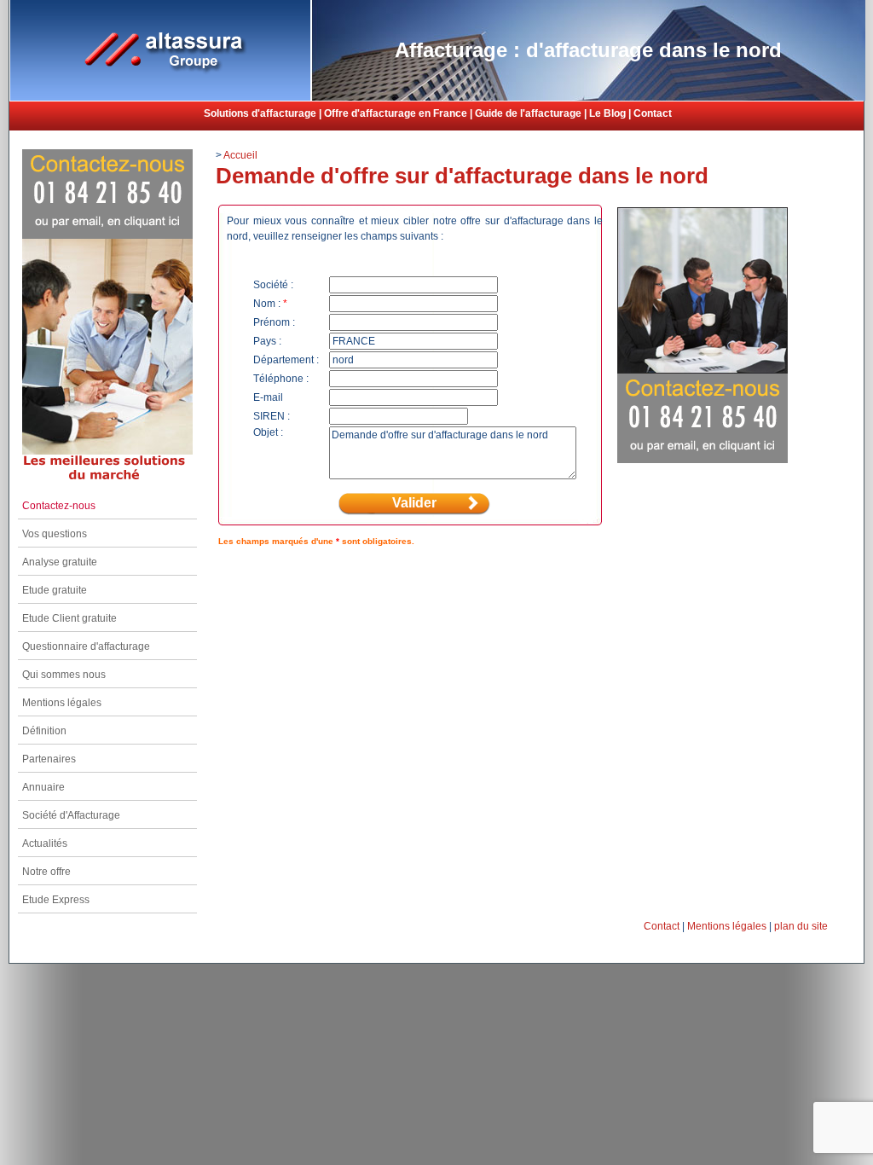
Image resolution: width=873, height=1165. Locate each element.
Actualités (44, 843)
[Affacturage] (160, 97)
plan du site (801, 926)
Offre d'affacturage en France (395, 113)
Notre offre (46, 872)
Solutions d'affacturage (260, 113)
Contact (652, 113)
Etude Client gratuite (69, 618)
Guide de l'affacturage (528, 113)
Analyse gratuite (59, 562)
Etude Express (56, 900)
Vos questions (54, 534)
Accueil (240, 155)
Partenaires (49, 759)
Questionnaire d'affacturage (86, 646)
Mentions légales (61, 703)
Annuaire (43, 787)
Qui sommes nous (64, 675)
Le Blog (607, 113)
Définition (44, 731)
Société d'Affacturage (71, 815)
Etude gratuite (54, 590)
